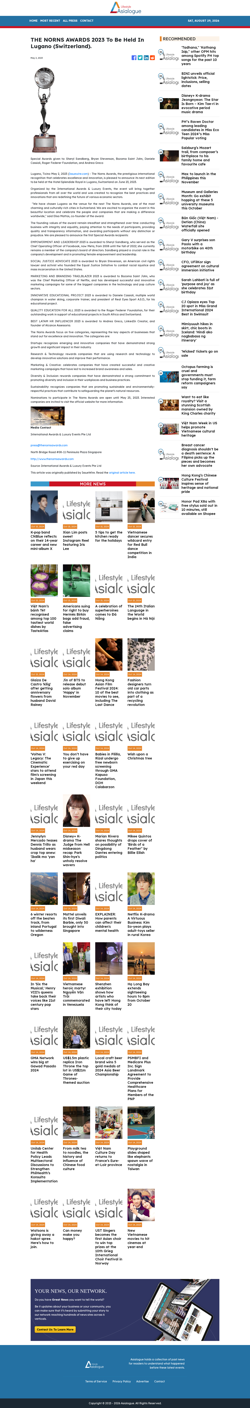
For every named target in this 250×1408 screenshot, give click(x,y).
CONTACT (87, 20)
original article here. (122, 472)
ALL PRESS (70, 20)
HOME (33, 20)
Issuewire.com (78, 173)
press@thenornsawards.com (49, 445)
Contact (159, 1381)
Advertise (142, 1381)
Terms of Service (96, 1381)
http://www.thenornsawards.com (52, 459)
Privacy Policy (121, 1381)
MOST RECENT (50, 20)
